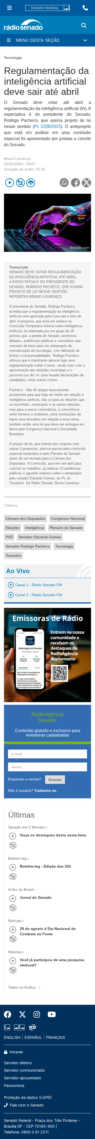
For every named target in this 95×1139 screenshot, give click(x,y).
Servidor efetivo (18, 1063)
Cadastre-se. (46, 790)
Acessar (55, 779)
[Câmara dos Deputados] (8, 1027)
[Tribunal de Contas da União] (31, 1027)
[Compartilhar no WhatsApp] (64, 183)
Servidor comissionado (24, 1070)
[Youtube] (50, 1014)
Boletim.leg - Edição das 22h (45, 866)
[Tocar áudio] (10, 183)
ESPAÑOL (33, 1037)
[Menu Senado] (9, 8)
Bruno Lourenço (17, 158)
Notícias (15, 921)
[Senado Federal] (47, 8)
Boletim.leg (17, 858)
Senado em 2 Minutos (26, 827)
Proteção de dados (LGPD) (28, 1097)
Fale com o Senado (26, 1105)
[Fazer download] (31, 183)
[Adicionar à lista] (20, 183)
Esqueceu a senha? (24, 779)
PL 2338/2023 (47, 126)
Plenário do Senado (66, 528)
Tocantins (13, 555)
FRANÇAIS (55, 1037)
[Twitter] (22, 1014)
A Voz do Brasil (20, 889)
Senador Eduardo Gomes (39, 537)
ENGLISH (12, 1037)
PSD (9, 537)
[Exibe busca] (84, 25)
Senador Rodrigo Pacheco (28, 546)
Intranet (15, 1052)
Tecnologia (64, 546)
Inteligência (34, 528)
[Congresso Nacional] (19, 1027)
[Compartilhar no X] (86, 182)
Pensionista (14, 1085)
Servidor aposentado (22, 1078)
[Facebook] (9, 1014)
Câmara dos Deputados (25, 518)
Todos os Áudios (22, 987)
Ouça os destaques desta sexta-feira (53, 835)
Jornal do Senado (36, 897)
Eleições (13, 528)
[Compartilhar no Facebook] (75, 183)
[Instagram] (37, 1014)
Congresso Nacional (68, 518)
